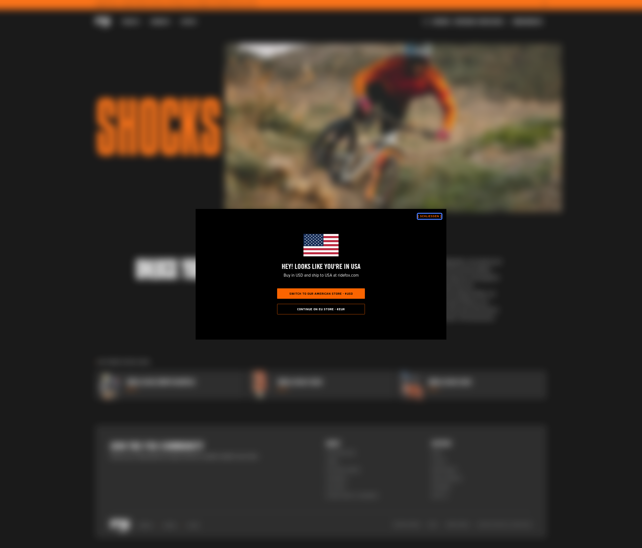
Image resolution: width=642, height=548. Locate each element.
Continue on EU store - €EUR (321, 309)
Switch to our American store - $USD (321, 293)
